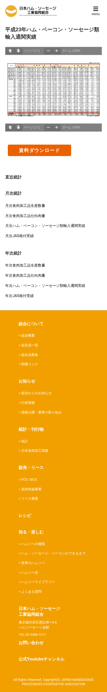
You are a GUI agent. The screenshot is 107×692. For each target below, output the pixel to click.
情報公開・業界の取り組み (41, 412)
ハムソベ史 (29, 572)
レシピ (25, 515)
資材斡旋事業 (31, 489)
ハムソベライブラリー (38, 582)
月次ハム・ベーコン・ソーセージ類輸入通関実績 (45, 226)
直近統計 (13, 177)
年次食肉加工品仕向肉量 (25, 275)
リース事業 (29, 499)
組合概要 (28, 335)
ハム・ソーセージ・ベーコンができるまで (53, 553)
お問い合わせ (31, 642)
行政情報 (28, 403)
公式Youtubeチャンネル (41, 659)
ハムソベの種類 (33, 544)
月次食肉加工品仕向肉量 (25, 216)
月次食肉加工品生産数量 (25, 205)
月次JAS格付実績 (19, 236)
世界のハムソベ (33, 563)
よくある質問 (31, 592)
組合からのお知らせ (36, 393)
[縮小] (48, 51)
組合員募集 (29, 355)
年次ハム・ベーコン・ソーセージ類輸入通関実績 (45, 285)
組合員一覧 (29, 345)
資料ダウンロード (39, 150)
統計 (24, 441)
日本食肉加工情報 (34, 451)
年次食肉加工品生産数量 (25, 265)
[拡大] (57, 51)
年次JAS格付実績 (19, 296)
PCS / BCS (29, 479)
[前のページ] (10, 51)
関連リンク (29, 364)
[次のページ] (18, 51)
